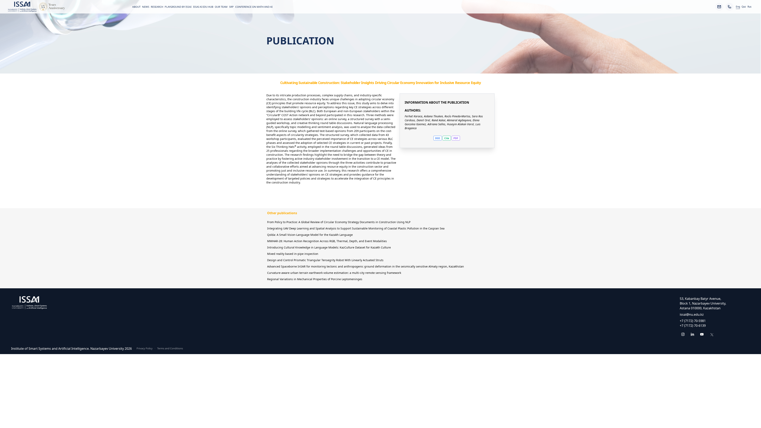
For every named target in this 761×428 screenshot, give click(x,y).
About (136, 7)
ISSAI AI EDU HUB (203, 7)
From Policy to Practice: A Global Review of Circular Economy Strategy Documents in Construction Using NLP (338, 222)
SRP (231, 7)
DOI (437, 138)
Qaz (744, 6)
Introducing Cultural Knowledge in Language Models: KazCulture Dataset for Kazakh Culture (329, 247)
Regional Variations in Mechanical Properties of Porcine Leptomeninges (314, 279)
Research (157, 7)
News (145, 7)
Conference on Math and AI (253, 7)
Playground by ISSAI (178, 7)
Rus (749, 6)
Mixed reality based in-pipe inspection (292, 254)
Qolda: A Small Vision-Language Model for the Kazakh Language (310, 235)
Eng (738, 6)
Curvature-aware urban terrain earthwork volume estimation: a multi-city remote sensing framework (334, 273)
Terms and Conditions (170, 348)
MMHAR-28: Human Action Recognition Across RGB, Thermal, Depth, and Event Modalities (327, 241)
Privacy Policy (145, 348)
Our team (221, 7)
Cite (446, 138)
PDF (455, 138)
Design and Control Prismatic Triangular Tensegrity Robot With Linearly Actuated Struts (325, 260)
